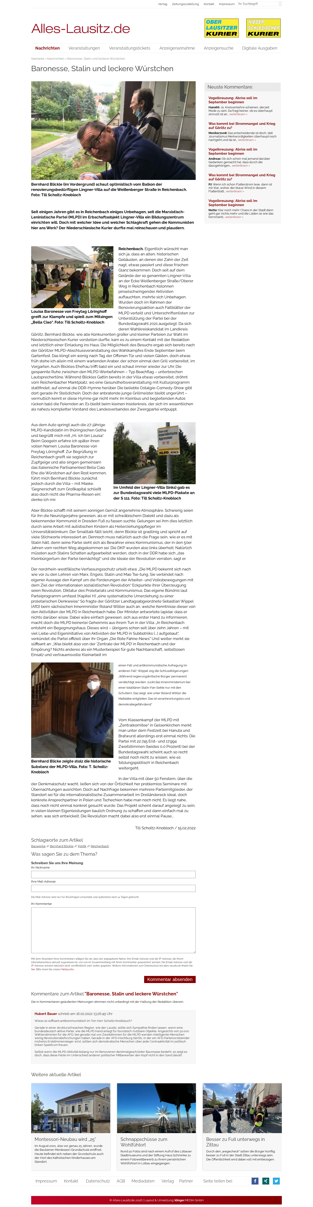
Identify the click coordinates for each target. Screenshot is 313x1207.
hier (33, 969)
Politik (82, 846)
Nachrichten (55, 58)
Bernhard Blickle (62, 846)
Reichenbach (100, 846)
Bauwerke (38, 846)
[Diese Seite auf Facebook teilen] (255, 1181)
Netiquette (67, 969)
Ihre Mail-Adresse (43, 881)
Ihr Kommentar (41, 903)
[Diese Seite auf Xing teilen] (265, 1181)
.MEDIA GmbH (189, 1200)
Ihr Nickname (40, 867)
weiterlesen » (238, 114)
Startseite (37, 58)
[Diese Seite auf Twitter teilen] (276, 1181)
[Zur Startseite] (113, 25)
